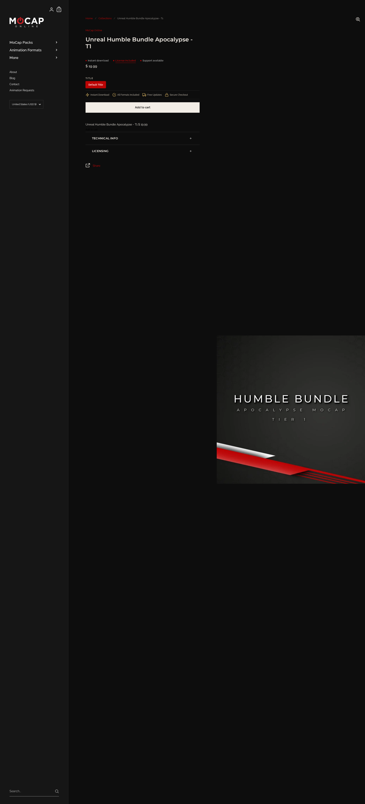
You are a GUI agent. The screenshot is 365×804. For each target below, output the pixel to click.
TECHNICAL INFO (105, 138)
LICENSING (100, 151)
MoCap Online (94, 30)
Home (89, 18)
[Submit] (57, 791)
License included (125, 60)
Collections (105, 18)
